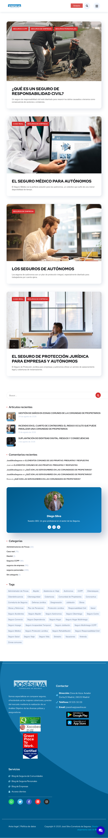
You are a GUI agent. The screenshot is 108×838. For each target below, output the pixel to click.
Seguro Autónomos (54, 613)
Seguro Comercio (15, 619)
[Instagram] (46, 801)
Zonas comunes (15, 642)
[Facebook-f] (29, 801)
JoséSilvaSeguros (14, 460)
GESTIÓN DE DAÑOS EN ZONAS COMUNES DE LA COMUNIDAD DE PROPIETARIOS (59, 413)
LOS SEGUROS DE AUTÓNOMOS (43, 268)
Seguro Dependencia (36, 619)
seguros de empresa (41, 29)
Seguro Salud (13, 636)
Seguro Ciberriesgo (74, 613)
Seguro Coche (93, 613)
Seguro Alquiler (34, 613)
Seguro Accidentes (16, 613)
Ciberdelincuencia (15, 596)
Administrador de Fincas (18, 591)
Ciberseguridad (34, 596)
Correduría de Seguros (17, 602)
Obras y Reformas (15, 608)
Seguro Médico (14, 630)
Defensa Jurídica (39, 602)
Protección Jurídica (56, 608)
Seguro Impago (14, 625)
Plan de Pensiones (35, 608)
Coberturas (49, 596)
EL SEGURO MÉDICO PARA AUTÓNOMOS (51, 181)
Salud (93, 608)
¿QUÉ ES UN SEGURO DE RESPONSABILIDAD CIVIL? (38, 91)
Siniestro (57, 636)
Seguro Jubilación (62, 625)
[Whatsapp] (11, 801)
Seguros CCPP (20, 29)
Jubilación (70, 602)
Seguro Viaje (29, 636)
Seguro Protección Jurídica (36, 630)
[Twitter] (20, 801)
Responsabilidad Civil (77, 608)
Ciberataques (92, 591)
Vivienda (83, 636)
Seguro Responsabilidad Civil (87, 630)
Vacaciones (70, 636)
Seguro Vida (44, 636)
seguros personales (65, 29)
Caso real (18, 124)
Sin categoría (12, 574)
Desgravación (56, 602)
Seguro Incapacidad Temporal (38, 625)
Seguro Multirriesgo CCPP (85, 625)
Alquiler (36, 591)
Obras (81, 602)
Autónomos (68, 591)
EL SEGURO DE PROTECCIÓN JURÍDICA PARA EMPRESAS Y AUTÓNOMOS (50, 358)
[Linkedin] (38, 801)
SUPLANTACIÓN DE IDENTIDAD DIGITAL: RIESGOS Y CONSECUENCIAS (53, 438)
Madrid (10, 556)
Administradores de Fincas (18, 547)
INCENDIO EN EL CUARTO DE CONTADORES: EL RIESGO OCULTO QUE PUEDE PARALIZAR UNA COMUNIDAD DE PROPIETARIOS (57, 427)
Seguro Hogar (55, 619)
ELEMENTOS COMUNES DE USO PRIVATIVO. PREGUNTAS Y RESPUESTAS (57, 460)
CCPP (80, 591)
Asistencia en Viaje (51, 591)
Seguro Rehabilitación (61, 630)
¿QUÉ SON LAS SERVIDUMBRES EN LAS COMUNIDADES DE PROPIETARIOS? (58, 470)
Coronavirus (91, 596)
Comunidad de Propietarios (70, 596)
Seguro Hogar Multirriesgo (77, 619)
